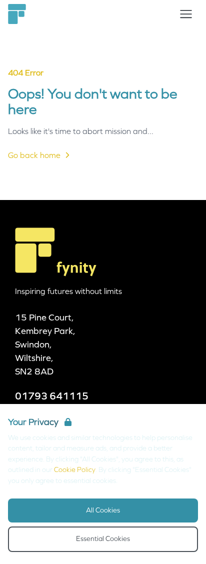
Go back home (34, 155)
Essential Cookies (103, 538)
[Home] (17, 14)
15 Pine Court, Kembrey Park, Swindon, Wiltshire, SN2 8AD (45, 344)
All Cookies (103, 510)
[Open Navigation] (186, 14)
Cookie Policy (75, 470)
